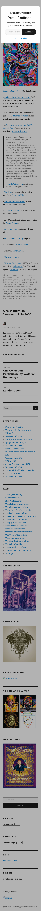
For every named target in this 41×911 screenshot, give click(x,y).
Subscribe (29, 32)
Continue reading (20, 38)
